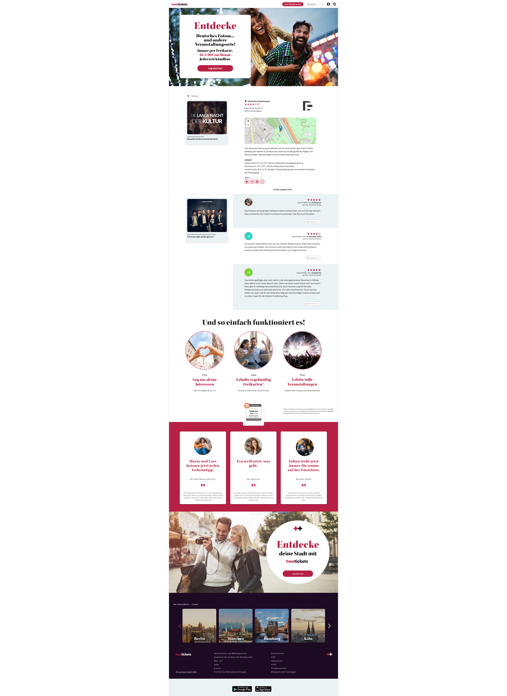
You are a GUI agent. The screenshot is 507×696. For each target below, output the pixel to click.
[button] (308, 4)
